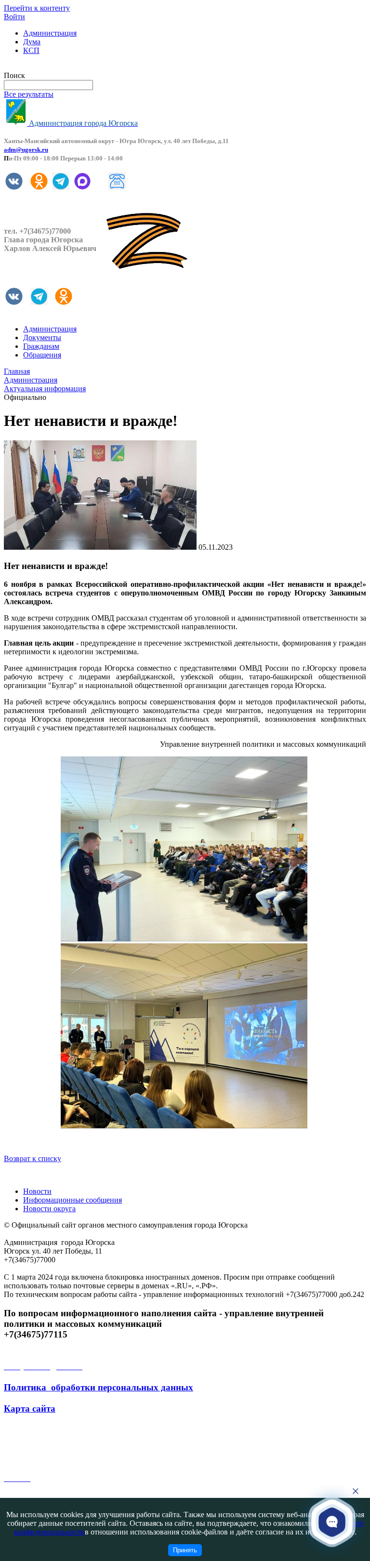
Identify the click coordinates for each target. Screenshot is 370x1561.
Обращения (42, 355)
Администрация (50, 33)
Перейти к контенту (37, 8)
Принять (185, 1550)
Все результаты (28, 94)
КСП (31, 50)
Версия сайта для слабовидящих (57, 67)
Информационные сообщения (72, 1200)
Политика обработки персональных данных (98, 1387)
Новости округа (49, 1208)
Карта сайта (29, 1408)
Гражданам (41, 346)
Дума (31, 42)
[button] (332, 1521)
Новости (37, 1191)
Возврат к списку (32, 1158)
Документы (42, 337)
